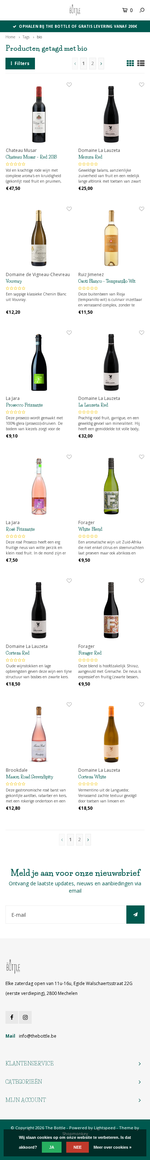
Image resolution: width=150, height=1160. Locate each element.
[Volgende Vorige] (101, 63)
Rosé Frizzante (20, 529)
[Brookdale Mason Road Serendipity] (39, 734)
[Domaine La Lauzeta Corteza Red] (39, 610)
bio (39, 36)
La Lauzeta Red (93, 405)
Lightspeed (104, 1127)
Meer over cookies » (112, 1147)
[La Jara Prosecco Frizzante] (39, 362)
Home (10, 36)
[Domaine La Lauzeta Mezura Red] (111, 114)
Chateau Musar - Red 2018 (31, 157)
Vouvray (14, 281)
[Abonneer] (135, 914)
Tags (26, 36)
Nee (78, 1147)
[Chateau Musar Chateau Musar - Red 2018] (39, 114)
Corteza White (92, 776)
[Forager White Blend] (111, 486)
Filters (22, 63)
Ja (51, 1147)
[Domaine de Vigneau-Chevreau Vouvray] (39, 238)
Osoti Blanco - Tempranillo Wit (106, 281)
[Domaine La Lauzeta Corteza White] (111, 734)
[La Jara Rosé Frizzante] (39, 486)
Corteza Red (17, 653)
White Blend (90, 529)
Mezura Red (90, 157)
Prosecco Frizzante (24, 405)
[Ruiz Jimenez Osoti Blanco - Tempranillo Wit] (111, 238)
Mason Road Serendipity (29, 776)
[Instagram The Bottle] (25, 1017)
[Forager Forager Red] (111, 610)
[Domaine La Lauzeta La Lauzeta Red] (111, 362)
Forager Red (90, 653)
